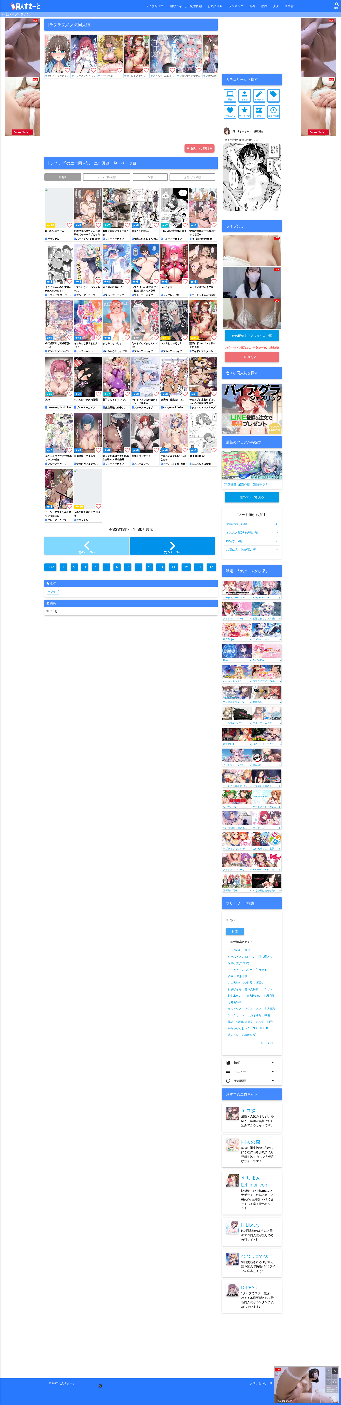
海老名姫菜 (235, 1002)
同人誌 (5, 14)
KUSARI (269, 995)
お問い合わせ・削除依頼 (185, 6)
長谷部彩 (269, 1008)
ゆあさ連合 (254, 1015)
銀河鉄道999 (244, 1022)
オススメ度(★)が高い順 (252, 532)
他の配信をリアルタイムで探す (252, 337)
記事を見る (252, 357)
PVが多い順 (252, 541)
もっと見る (267, 1042)
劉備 (267, 1015)
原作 (264, 6)
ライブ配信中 (154, 6)
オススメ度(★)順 (106, 177)
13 (199, 567)
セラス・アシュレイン (241, 956)
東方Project (254, 995)
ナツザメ (267, 989)
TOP (50, 567)
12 (186, 567)
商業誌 (289, 6)
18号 (270, 1022)
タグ (276, 6)
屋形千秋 (241, 976)
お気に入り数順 (192, 177)
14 (211, 567)
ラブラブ (26, 14)
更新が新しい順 (252, 524)
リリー (249, 950)
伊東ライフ (263, 969)
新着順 (62, 177)
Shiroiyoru (234, 995)
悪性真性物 (252, 989)
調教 (230, 976)
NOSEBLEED (260, 1028)
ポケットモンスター (240, 969)
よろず (259, 1022)
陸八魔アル (265, 956)
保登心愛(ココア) (238, 963)
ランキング (236, 6)
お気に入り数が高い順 (252, 549)
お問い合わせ (259, 1383)
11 (173, 567)
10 (161, 567)
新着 (252, 6)
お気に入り (215, 6)
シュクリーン (236, 1015)
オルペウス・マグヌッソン (244, 1008)
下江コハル (235, 950)
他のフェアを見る (252, 497)
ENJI (230, 1022)
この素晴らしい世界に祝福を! (246, 982)
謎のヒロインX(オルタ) (242, 1035)
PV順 (150, 177)
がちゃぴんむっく (239, 1028)
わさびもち (235, 989)
